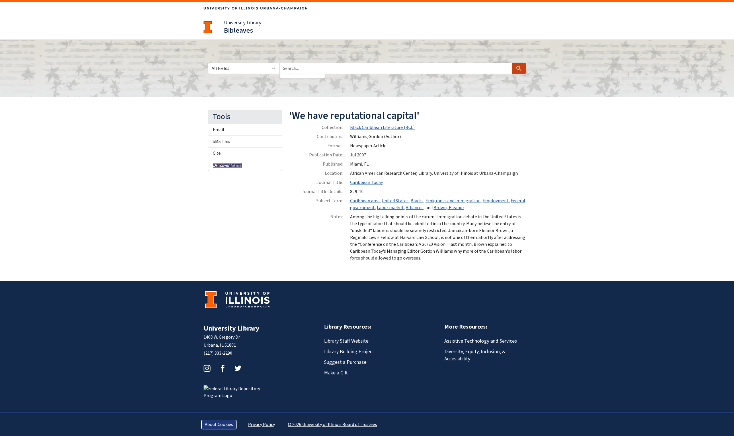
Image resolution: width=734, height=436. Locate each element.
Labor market (390, 208)
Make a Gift (336, 372)
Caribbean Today (366, 182)
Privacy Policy (261, 424)
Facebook (222, 368)
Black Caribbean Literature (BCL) (382, 127)
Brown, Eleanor (449, 208)
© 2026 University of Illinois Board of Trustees (332, 424)
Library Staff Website (346, 341)
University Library (242, 22)
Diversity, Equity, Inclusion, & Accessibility (474, 355)
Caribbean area (365, 201)
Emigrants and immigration (453, 201)
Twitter (238, 368)
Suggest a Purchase (345, 362)
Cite (217, 153)
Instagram (207, 368)
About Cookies (219, 424)
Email (218, 130)
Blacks (417, 201)
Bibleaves (238, 30)
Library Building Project (349, 351)
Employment (496, 201)
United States (395, 201)
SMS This (221, 141)
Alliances (414, 208)
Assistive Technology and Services (480, 341)
